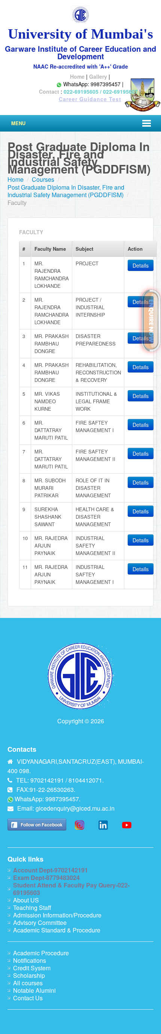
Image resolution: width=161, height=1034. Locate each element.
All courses (28, 983)
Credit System (32, 968)
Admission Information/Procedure (57, 915)
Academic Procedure (41, 953)
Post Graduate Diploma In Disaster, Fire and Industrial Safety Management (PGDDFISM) (65, 191)
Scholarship (29, 975)
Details (141, 265)
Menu (18, 123)
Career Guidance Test (90, 99)
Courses (43, 179)
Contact (49, 91)
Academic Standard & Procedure (56, 930)
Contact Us (28, 998)
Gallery (98, 76)
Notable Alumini (34, 990)
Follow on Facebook (42, 824)
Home (77, 76)
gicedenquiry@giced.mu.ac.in (75, 808)
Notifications (29, 960)
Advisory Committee (40, 922)
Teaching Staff (32, 907)
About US (26, 900)
